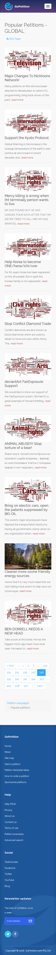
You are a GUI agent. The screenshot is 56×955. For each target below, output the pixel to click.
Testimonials (11, 862)
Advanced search (14, 840)
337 (33, 672)
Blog (7, 886)
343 (41, 679)
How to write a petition (17, 776)
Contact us (10, 822)
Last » (40, 685)
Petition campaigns (18, 703)
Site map (9, 758)
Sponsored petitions (15, 782)
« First (10, 665)
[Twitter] (8, 934)
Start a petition (13, 764)
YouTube (9, 880)
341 (25, 679)
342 (33, 679)
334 (9, 672)
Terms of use (11, 828)
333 (45, 665)
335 (17, 672)
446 (17, 685)
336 (25, 672)
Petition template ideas (17, 770)
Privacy (8, 810)
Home (8, 746)
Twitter (8, 874)
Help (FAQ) (10, 804)
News (8, 752)
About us (9, 816)
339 (9, 679)
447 (25, 685)
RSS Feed (15, 38)
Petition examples (14, 834)
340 (17, 679)
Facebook (10, 868)
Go (30, 921)
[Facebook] (15, 934)
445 (9, 685)
